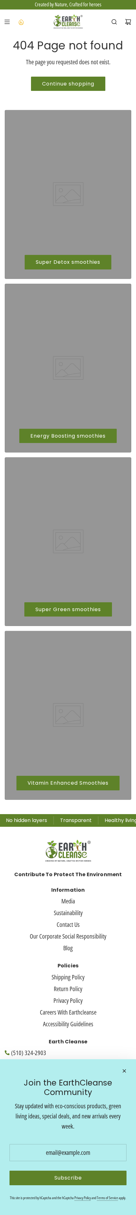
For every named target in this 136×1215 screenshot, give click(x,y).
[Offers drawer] (21, 22)
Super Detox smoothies (68, 262)
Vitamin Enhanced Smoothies (68, 783)
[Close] (124, 1071)
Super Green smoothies (68, 609)
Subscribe (68, 1177)
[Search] (114, 22)
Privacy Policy (82, 1197)
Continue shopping (68, 83)
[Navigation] (7, 22)
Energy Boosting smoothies (68, 436)
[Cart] (128, 22)
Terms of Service (107, 1197)
